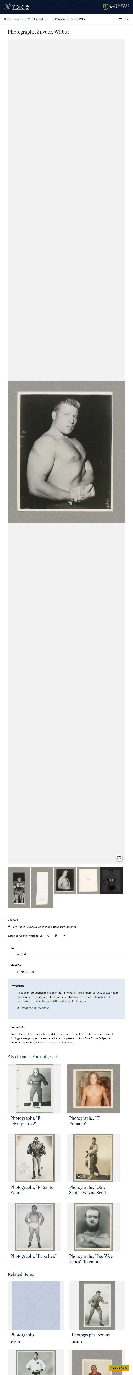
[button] (66, 451)
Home (7, 19)
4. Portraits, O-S (43, 1056)
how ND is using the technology (66, 1001)
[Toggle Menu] (121, 19)
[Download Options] (64, 936)
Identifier (16, 965)
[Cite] (56, 936)
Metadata (18, 985)
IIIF (19, 992)
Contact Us (17, 1027)
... (50, 19)
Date (13, 948)
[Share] (48, 936)
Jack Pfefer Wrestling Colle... (30, 19)
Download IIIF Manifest (35, 1008)
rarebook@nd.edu (63, 1042)
